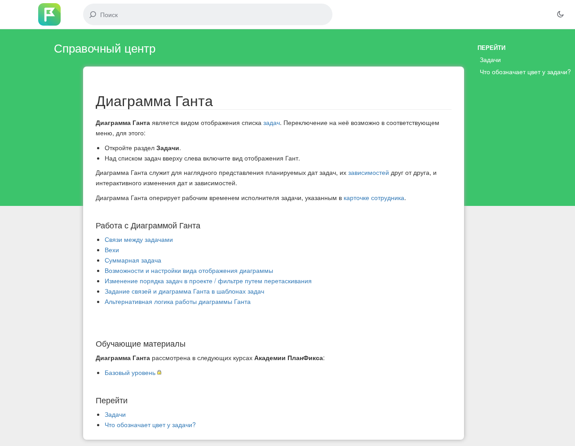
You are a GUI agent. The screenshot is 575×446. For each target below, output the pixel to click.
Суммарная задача (133, 259)
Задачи (115, 414)
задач (271, 122)
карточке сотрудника (374, 197)
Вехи (112, 249)
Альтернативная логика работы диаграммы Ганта (178, 301)
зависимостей (368, 172)
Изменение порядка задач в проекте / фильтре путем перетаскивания (208, 280)
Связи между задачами (139, 239)
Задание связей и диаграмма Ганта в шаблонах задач (184, 290)
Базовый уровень (130, 372)
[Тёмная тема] (560, 14)
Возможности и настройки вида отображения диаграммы (189, 270)
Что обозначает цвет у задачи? (150, 424)
